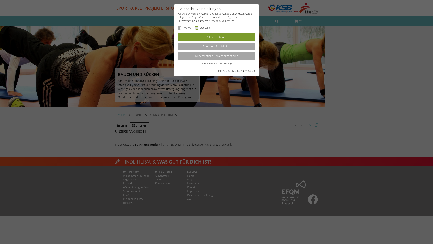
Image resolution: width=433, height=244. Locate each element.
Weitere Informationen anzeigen (216, 63)
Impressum (224, 70)
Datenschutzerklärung (243, 70)
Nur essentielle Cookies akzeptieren (216, 56)
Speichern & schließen (216, 46)
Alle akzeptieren (216, 37)
